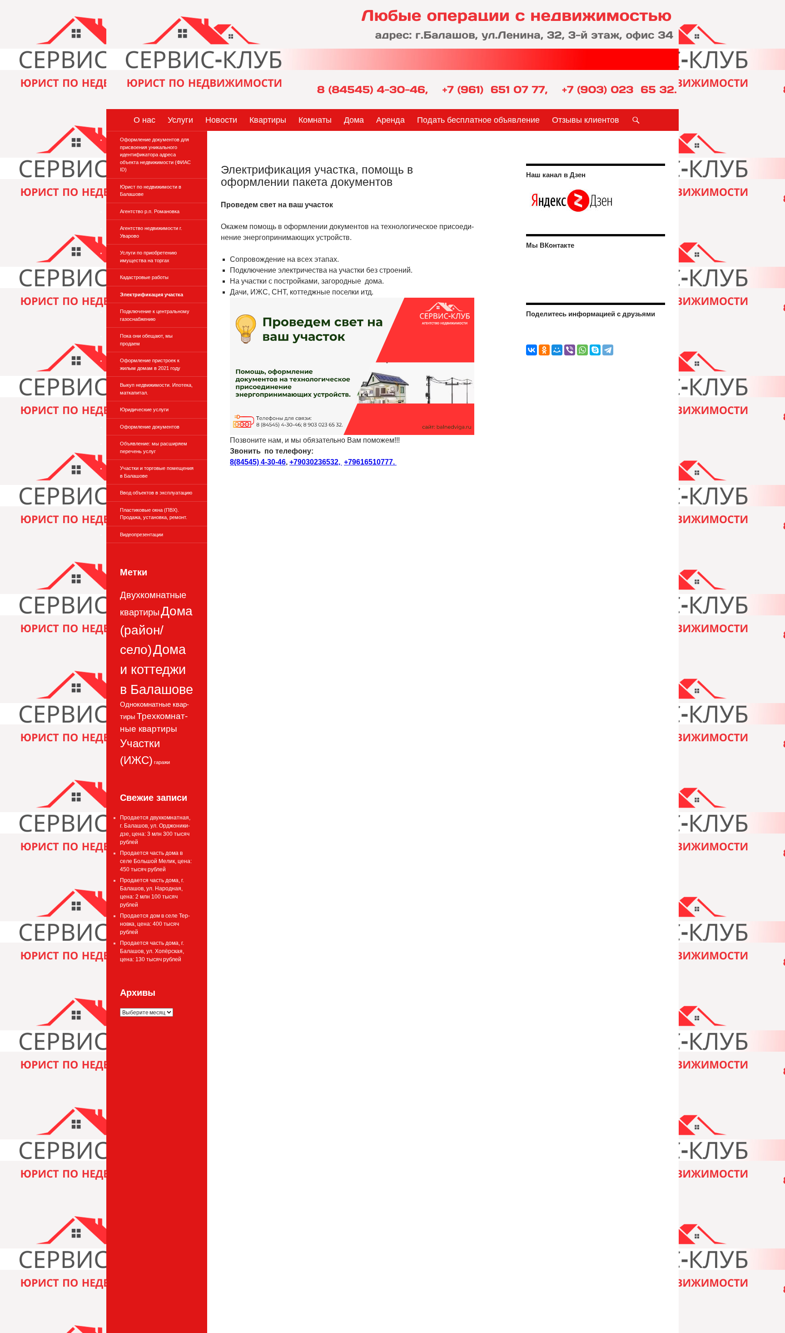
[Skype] (595, 349)
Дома (354, 120)
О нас (144, 120)
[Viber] (569, 349)
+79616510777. (370, 462)
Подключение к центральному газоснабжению (154, 315)
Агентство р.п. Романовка (149, 211)
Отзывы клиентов (585, 120)
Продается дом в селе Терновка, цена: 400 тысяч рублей (155, 924)
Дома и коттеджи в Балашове (156, 669)
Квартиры (267, 120)
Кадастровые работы (144, 277)
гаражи (162, 762)
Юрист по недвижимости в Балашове (150, 190)
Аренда (390, 120)
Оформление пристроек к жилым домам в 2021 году (150, 364)
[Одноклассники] (544, 349)
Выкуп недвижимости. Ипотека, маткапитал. (156, 388)
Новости (221, 120)
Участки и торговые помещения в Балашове (157, 472)
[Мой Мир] (556, 349)
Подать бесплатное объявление (478, 120)
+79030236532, (315, 462)
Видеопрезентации (141, 534)
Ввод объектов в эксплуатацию (156, 492)
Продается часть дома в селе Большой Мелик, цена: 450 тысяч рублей (156, 861)
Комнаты (315, 120)
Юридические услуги (144, 409)
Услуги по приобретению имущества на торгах (148, 256)
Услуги (180, 120)
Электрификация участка (151, 294)
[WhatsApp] (582, 349)
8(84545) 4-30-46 (258, 462)
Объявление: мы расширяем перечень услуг (153, 447)
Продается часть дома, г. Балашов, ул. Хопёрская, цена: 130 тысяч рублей (152, 951)
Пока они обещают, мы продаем (146, 339)
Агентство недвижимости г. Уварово (151, 232)
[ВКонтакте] (531, 349)
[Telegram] (607, 349)
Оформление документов (149, 426)
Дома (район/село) (156, 630)
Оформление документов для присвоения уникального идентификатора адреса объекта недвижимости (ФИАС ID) (155, 154)
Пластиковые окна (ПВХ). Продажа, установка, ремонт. (153, 513)
